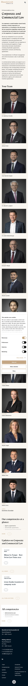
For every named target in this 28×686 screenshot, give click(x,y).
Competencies (5, 667)
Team (3, 664)
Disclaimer (17, 664)
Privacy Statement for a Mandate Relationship (20, 673)
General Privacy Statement (19, 668)
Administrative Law (10, 613)
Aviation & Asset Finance (12, 614)
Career (3, 675)
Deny (14, 371)
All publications (7, 598)
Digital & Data (8, 616)
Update (4, 669)
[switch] (24, 342)
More (3, 533)
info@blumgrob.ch (7, 653)
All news (5, 571)
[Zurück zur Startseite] (7, 3)
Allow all (14, 362)
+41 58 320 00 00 (8, 649)
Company (4, 672)
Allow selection (14, 366)
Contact (4, 677)
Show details (20, 357)
